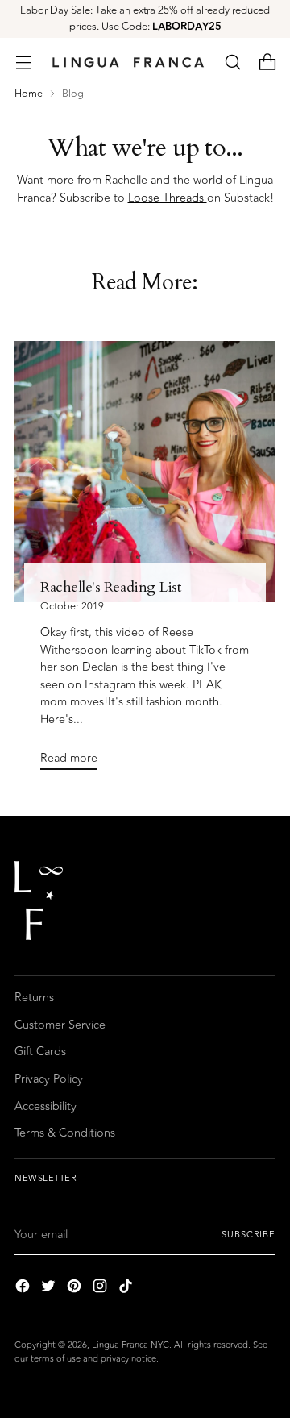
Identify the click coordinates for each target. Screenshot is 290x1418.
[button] (232, 62)
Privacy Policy (48, 1079)
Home (28, 93)
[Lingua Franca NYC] (127, 62)
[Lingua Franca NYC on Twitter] (50, 1288)
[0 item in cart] (267, 62)
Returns (34, 997)
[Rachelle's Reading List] (145, 471)
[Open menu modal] (22, 62)
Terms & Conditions (64, 1133)
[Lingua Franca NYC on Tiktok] (127, 1288)
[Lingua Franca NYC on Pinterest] (75, 1288)
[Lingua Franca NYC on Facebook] (24, 1288)
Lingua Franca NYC (130, 1345)
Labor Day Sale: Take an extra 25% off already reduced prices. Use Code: (145, 18)
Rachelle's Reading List (110, 587)
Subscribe (249, 1234)
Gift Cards (40, 1051)
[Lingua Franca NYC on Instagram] (101, 1288)
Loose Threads (167, 198)
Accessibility (45, 1106)
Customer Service (60, 1025)
